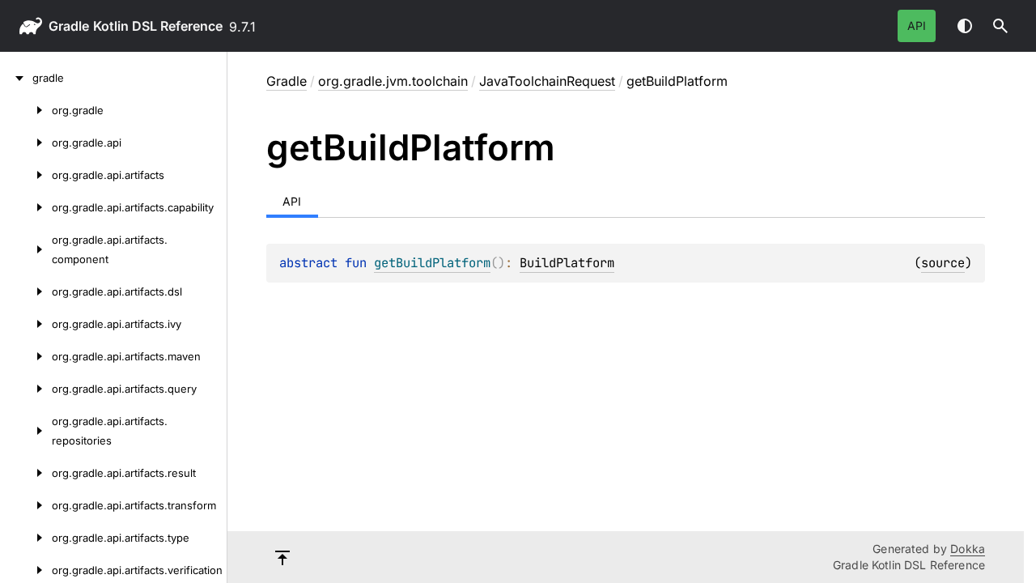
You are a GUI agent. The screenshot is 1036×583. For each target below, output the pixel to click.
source (943, 262)
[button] (1000, 26)
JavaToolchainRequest (547, 81)
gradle (69, 26)
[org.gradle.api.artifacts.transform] (26, 505)
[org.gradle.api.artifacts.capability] (26, 207)
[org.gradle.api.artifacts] (26, 175)
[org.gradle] (26, 110)
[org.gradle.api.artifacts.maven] (26, 356)
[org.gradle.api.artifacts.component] (26, 249)
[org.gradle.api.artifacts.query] (26, 388)
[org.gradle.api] (26, 142)
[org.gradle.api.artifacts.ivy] (26, 324)
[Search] (1000, 26)
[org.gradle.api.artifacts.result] (26, 473)
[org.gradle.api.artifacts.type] (26, 537)
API (916, 25)
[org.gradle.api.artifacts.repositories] (26, 431)
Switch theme (965, 26)
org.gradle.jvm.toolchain (393, 81)
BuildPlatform (567, 262)
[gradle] (16, 78)
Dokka (967, 548)
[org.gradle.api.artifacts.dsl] (26, 291)
